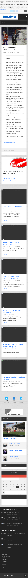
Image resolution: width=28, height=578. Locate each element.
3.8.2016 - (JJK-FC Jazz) (13, 512)
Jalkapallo (6, 440)
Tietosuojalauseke (5, 556)
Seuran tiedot (6, 180)
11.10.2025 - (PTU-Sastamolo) (16, 457)
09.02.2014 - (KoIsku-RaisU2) (14, 523)
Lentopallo (10, 525)
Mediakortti (4, 557)
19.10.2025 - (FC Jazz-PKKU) (10, 438)
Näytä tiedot (3, 9)
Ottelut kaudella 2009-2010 (9, 178)
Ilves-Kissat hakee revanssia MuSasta (14, 545)
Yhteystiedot (4, 561)
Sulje (26, 11)
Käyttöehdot (4, 554)
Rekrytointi (3, 559)
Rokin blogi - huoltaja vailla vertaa (16, 533)
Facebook (3, 564)
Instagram (3, 566)
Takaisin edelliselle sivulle (9, 142)
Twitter (3, 567)
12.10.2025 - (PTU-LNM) (14, 443)
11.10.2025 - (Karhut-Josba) (15, 450)
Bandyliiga (11, 211)
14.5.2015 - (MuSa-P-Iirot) (13, 518)
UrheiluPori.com (9, 575)
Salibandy (12, 445)
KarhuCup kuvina (11, 539)
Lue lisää (5, 220)
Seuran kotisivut (14, 180)
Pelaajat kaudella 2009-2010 (10, 176)
